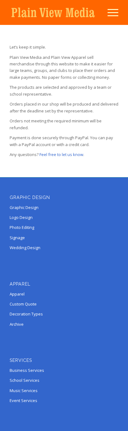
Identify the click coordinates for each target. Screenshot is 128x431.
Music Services (24, 390)
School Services (24, 380)
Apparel (17, 294)
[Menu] (109, 12)
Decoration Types (26, 314)
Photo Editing (22, 227)
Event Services (23, 400)
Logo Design (21, 217)
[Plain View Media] (53, 12)
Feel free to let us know (61, 154)
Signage (17, 237)
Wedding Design (25, 247)
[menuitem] (109, 12)
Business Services (27, 370)
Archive (17, 324)
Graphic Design (24, 207)
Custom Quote (23, 304)
